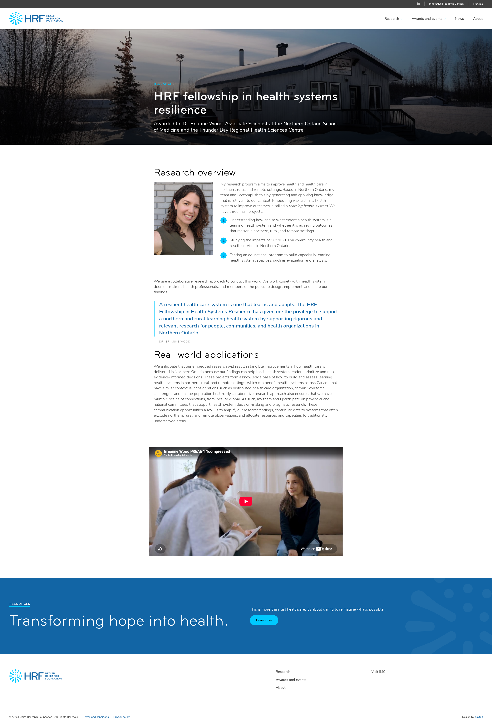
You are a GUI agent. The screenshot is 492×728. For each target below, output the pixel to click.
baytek (479, 717)
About (478, 18)
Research (392, 18)
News (459, 18)
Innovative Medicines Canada (446, 4)
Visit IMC (378, 671)
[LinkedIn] (418, 4)
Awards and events (427, 18)
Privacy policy (121, 717)
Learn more (264, 620)
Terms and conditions (96, 717)
